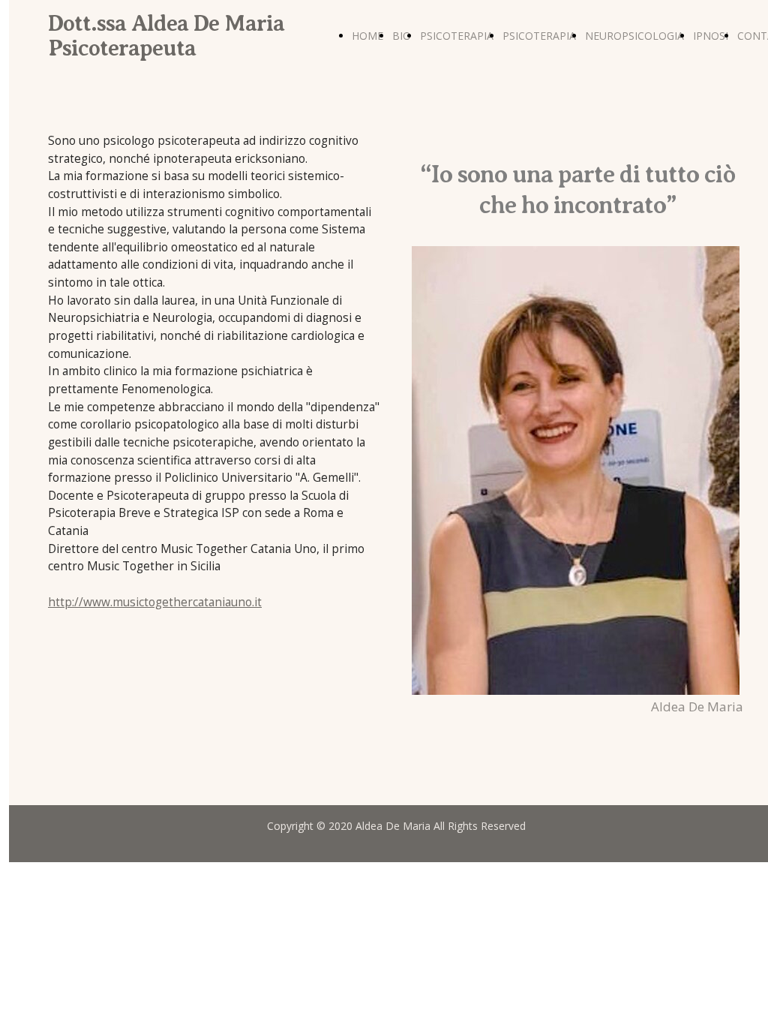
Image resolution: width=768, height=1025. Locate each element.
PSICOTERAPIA (457, 36)
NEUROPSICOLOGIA (634, 36)
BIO (401, 36)
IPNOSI (710, 36)
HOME (367, 36)
